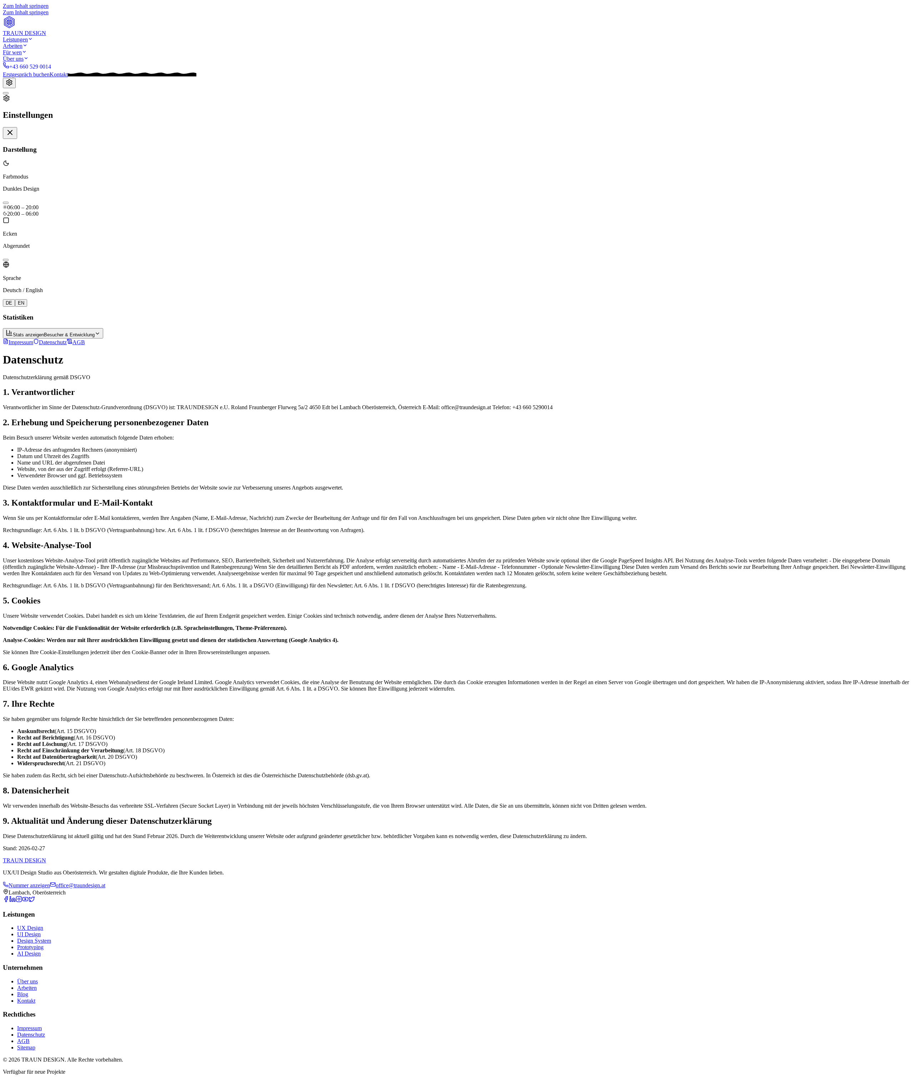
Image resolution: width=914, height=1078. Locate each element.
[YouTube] (25, 900)
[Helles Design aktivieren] (6, 203)
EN (21, 303)
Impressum (21, 342)
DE (9, 303)
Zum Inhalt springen (26, 6)
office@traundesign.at (80, 885)
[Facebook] (6, 900)
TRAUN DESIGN (24, 860)
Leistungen (15, 39)
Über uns (13, 59)
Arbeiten (12, 46)
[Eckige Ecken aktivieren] (6, 260)
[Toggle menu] (6, 93)
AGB (78, 342)
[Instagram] (19, 900)
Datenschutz (53, 342)
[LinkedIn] (12, 900)
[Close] (10, 133)
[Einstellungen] (9, 83)
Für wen (12, 52)
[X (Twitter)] (32, 900)
